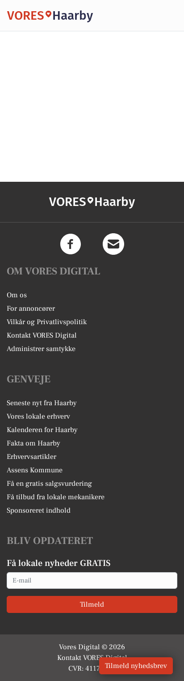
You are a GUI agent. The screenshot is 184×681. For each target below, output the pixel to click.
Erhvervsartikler (31, 456)
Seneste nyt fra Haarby (42, 402)
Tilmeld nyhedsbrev (136, 665)
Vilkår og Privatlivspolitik (47, 321)
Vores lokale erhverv (38, 416)
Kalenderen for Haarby (42, 429)
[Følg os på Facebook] (70, 244)
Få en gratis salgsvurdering (49, 483)
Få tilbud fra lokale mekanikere (56, 497)
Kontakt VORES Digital (42, 335)
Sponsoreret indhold (39, 510)
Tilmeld (92, 604)
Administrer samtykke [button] (41, 348)
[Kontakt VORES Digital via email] (113, 244)
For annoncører (31, 308)
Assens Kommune (35, 470)
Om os (17, 295)
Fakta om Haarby (33, 443)
